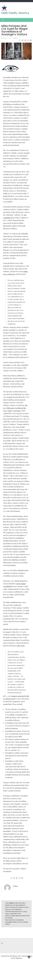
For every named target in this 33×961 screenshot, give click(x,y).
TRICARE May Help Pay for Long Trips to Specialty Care (16, 912)
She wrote (21, 646)
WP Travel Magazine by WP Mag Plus (21, 957)
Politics (15, 38)
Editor (15, 886)
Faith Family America (15, 13)
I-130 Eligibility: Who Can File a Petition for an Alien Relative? (15, 904)
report (9, 397)
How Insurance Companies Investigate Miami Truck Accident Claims (16, 922)
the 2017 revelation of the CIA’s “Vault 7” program (15, 408)
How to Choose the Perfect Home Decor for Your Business (16, 908)
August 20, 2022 (7, 38)
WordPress (13, 956)
